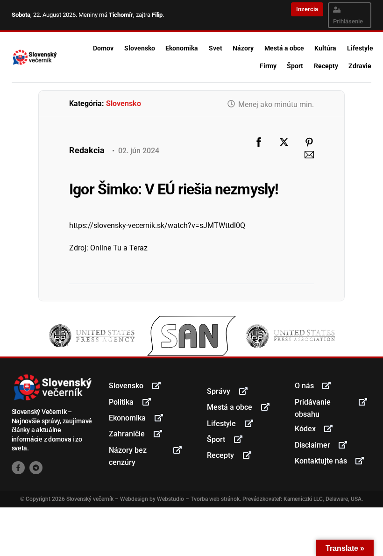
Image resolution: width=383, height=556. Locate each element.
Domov (103, 48)
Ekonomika (181, 48)
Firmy (268, 66)
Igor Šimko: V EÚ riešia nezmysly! (173, 189)
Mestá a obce (284, 48)
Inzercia (307, 9)
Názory (243, 48)
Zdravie (359, 66)
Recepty (326, 66)
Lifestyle (360, 48)
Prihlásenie (348, 21)
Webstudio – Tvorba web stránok (198, 499)
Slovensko (139, 48)
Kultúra (325, 48)
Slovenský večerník (89, 499)
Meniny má (105, 14)
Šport (295, 66)
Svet (215, 48)
